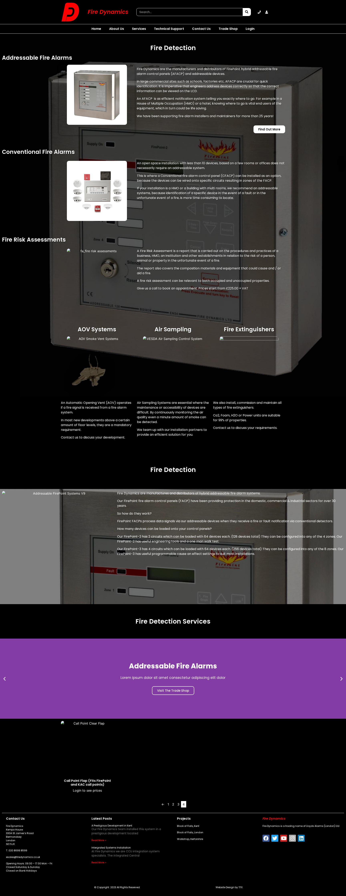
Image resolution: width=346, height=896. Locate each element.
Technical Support (169, 28)
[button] (4, 678)
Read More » (99, 840)
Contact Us (201, 28)
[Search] (247, 12)
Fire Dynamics (108, 12)
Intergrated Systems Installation (111, 847)
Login (250, 28)
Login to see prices (87, 790)
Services (139, 28)
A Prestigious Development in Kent (112, 825)
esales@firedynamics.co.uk (23, 857)
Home (96, 28)
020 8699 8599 (18, 850)
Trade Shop (228, 28)
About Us (116, 28)
